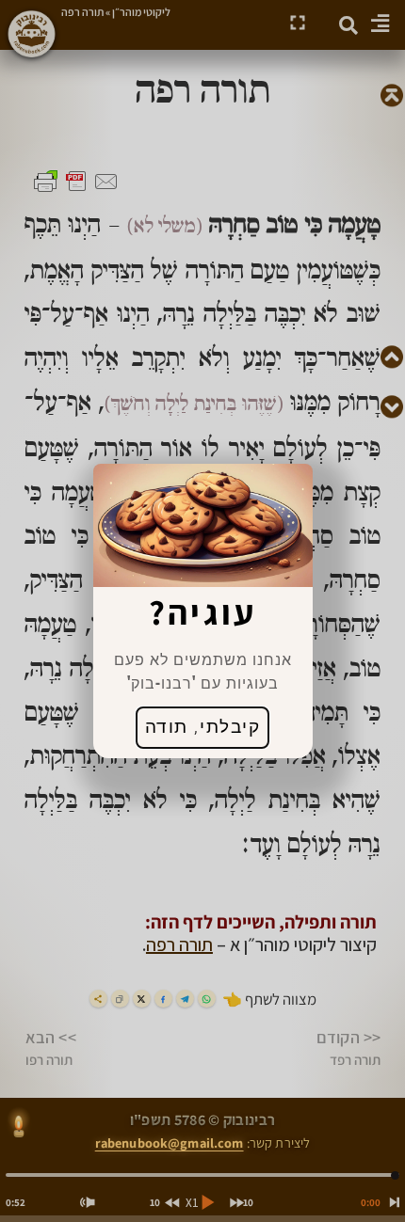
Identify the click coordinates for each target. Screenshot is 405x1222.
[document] (202, 611)
